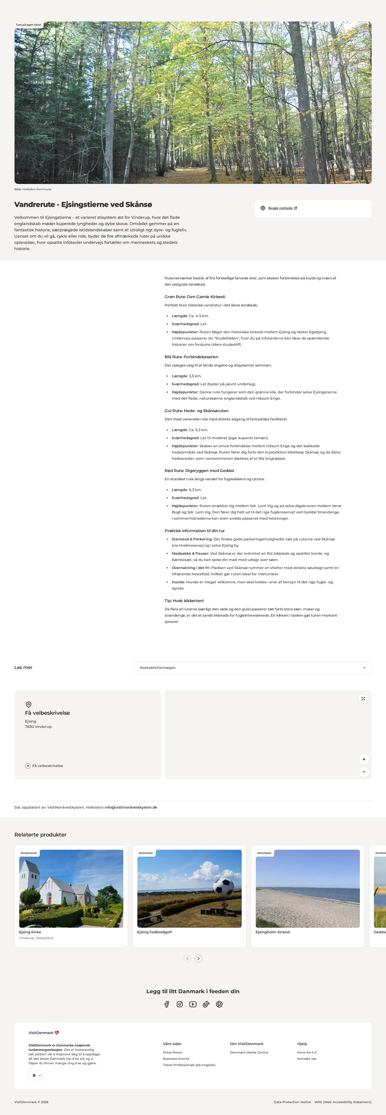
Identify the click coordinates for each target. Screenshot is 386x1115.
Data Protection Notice (292, 1102)
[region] (268, 735)
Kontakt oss (306, 1059)
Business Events (176, 1059)
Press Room (172, 1052)
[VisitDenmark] (44, 1033)
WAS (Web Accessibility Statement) (343, 1102)
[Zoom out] (364, 772)
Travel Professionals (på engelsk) (189, 1065)
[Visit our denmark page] (166, 1004)
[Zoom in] (364, 759)
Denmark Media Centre (249, 1052)
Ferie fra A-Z (307, 1052)
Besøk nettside (280, 208)
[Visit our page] (180, 1004)
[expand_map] (363, 699)
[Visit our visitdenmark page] (193, 1004)
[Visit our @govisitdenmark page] (206, 1004)
